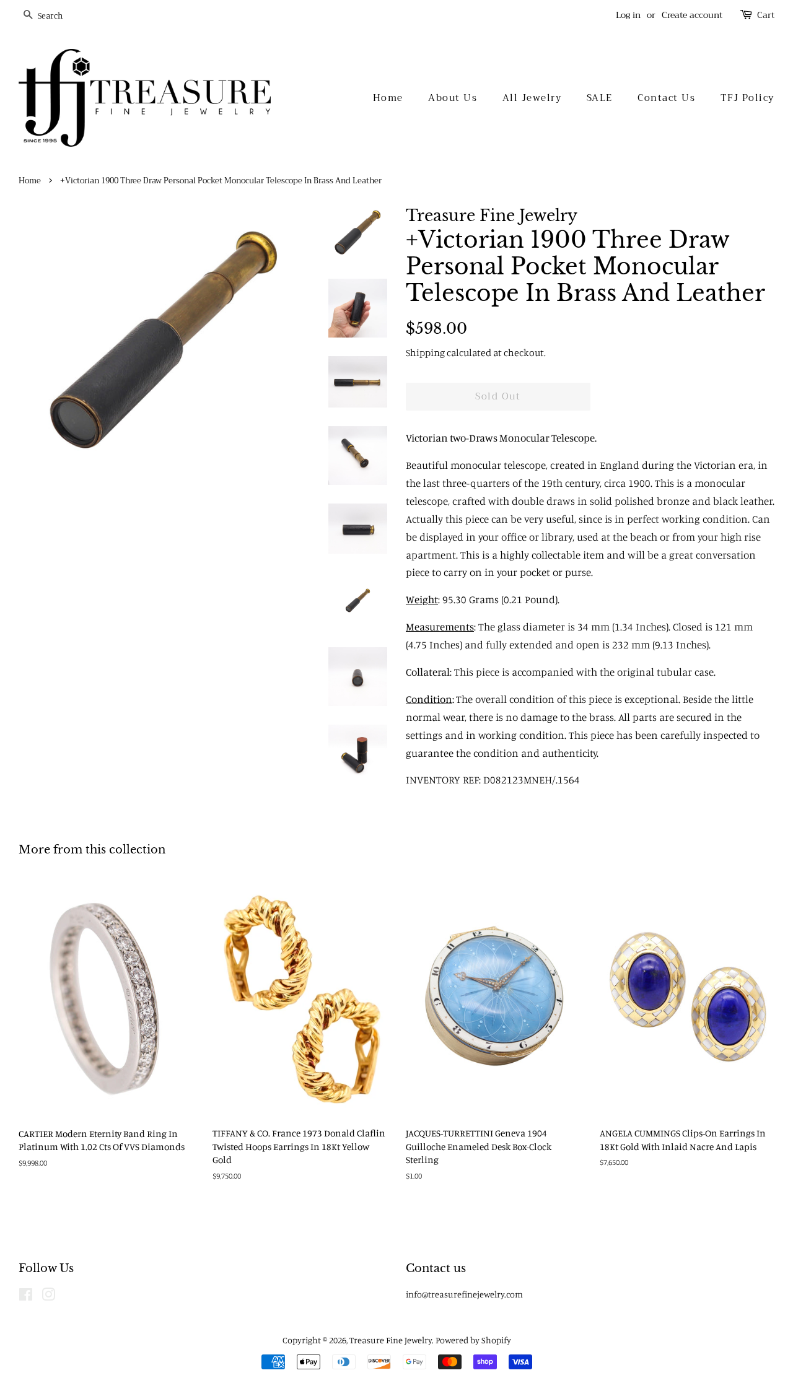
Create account (692, 14)
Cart (765, 15)
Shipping (425, 352)
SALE (600, 98)
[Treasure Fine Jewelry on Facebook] (26, 1296)
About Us (452, 98)
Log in (628, 14)
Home (388, 98)
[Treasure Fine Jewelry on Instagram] (48, 1296)
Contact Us (666, 98)
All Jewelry (532, 98)
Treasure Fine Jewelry (390, 1340)
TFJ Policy (747, 98)
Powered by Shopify (473, 1340)
